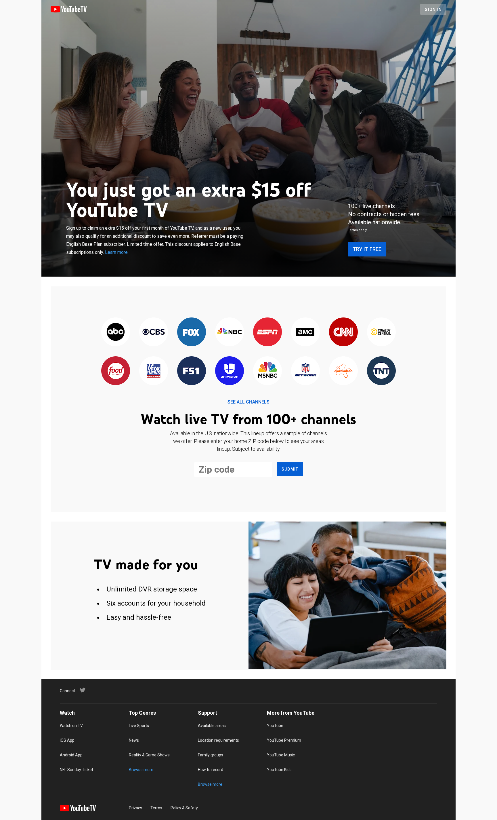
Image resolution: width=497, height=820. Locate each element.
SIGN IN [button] (433, 9)
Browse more (141, 769)
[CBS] (154, 332)
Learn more (116, 252)
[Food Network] (116, 371)
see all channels (248, 402)
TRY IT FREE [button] (367, 249)
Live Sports (139, 725)
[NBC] (229, 332)
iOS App (67, 740)
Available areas (212, 725)
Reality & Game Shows (149, 755)
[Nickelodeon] (343, 371)
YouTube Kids (279, 769)
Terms (156, 808)
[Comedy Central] (381, 332)
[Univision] (229, 371)
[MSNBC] (267, 371)
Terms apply (357, 230)
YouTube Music (281, 755)
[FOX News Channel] (154, 371)
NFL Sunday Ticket (76, 769)
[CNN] (343, 332)
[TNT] (381, 371)
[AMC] (305, 332)
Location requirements (218, 740)
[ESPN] (267, 332)
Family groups (210, 755)
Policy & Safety (184, 808)
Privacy (135, 808)
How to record (210, 769)
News (134, 740)
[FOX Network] (192, 332)
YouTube (275, 725)
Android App (71, 755)
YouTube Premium (284, 740)
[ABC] (116, 332)
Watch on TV (71, 725)
